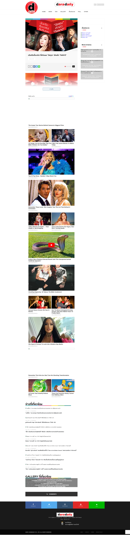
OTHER (86, 12)
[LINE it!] (39, 66)
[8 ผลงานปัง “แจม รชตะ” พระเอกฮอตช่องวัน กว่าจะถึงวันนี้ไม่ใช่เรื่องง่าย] (92, 62)
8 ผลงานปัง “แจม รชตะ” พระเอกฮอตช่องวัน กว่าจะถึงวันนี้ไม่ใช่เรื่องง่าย (92, 66)
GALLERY (63, 12)
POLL (79, 12)
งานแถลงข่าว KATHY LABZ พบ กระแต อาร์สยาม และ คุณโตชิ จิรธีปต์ (52, 485)
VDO (56, 12)
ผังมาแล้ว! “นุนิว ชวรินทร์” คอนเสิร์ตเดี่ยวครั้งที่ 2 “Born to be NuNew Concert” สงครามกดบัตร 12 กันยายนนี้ (50, 450)
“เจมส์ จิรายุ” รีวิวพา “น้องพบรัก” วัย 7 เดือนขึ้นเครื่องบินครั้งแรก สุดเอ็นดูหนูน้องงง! (44, 460)
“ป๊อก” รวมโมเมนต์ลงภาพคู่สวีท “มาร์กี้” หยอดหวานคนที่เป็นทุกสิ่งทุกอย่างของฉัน (44, 469)
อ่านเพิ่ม (51, 89)
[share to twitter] (37, 66)
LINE (97, 506)
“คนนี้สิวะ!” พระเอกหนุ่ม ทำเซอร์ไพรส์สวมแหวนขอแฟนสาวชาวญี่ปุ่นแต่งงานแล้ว (43, 413)
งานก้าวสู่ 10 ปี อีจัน (52, 482)
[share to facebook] (34, 66)
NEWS (50, 12)
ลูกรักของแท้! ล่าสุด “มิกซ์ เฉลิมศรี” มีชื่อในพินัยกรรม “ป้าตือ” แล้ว (40, 422)
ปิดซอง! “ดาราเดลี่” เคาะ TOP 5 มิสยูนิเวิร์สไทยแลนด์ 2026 (38, 441)
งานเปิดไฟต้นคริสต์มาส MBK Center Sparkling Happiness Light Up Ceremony (52, 481)
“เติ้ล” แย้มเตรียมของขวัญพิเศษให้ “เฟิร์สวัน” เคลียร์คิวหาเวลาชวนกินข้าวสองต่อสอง (44, 432)
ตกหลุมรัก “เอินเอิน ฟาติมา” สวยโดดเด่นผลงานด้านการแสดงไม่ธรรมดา (91, 76)
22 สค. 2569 (27, 420)
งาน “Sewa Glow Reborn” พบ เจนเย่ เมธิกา (52, 484)
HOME (44, 12)
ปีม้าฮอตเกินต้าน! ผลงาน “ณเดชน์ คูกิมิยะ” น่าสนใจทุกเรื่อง (92, 55)
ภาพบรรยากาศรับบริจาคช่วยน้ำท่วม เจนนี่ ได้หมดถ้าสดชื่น (51, 479)
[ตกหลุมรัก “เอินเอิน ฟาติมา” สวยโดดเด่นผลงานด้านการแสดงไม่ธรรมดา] (92, 73)
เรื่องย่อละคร (72, 12)
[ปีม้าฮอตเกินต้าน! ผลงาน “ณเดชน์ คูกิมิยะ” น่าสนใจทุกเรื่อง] (92, 51)
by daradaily (33, 420)
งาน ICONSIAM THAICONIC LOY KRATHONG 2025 (51, 487)
